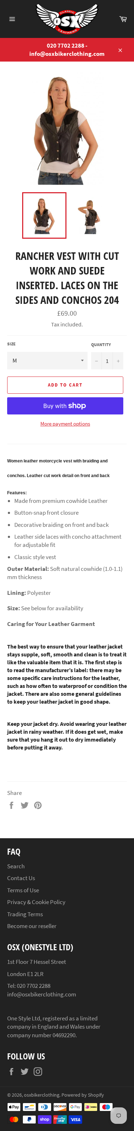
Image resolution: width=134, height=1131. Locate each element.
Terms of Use (23, 890)
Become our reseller (31, 926)
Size (11, 343)
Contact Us (21, 878)
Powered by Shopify (82, 1095)
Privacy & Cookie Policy (36, 902)
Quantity (101, 344)
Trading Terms (25, 914)
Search (16, 866)
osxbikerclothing (41, 1095)
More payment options (65, 423)
